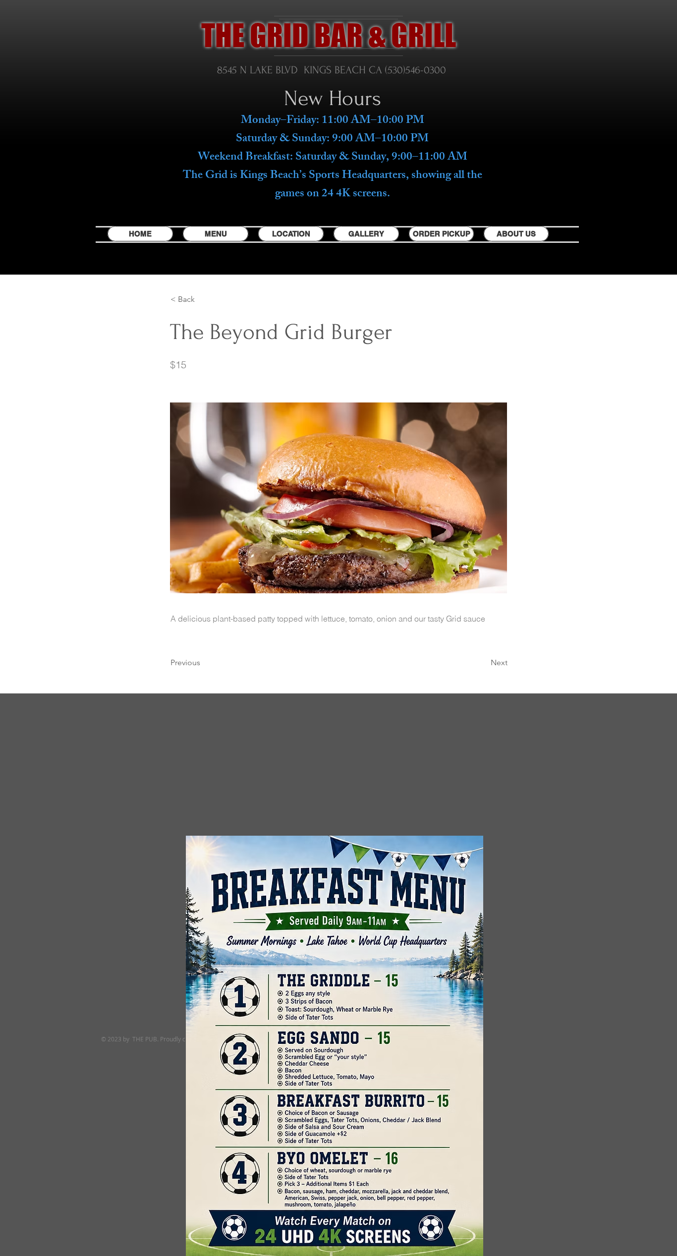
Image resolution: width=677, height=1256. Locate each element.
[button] (203, 299)
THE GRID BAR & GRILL (328, 35)
